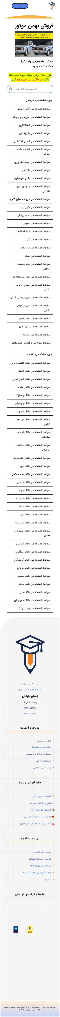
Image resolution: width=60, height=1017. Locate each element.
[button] (6, 6)
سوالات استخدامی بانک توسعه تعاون (33, 421)
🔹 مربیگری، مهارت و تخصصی (40, 754)
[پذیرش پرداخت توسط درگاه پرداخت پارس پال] (16, 932)
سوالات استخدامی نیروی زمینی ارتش (30, 297)
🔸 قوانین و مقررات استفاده (41, 859)
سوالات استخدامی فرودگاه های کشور (30, 199)
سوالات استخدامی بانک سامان (33, 482)
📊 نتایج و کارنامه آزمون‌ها (42, 803)
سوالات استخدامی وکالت (36, 335)
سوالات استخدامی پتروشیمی (34, 133)
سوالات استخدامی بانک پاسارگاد (32, 395)
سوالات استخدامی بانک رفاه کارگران (31, 474)
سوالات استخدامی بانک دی (35, 466)
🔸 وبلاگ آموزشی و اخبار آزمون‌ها (38, 873)
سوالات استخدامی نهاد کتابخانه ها (31, 277)
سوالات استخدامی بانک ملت (34, 584)
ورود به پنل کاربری (30, 683)
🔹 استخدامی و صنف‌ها (43, 747)
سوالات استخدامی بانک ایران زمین (31, 379)
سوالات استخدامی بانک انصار (34, 371)
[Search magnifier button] (10, 89)
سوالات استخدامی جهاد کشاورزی (32, 162)
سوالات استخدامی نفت (37, 256)
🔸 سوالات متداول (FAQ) (42, 866)
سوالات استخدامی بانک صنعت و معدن (32, 533)
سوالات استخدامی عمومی (36, 223)
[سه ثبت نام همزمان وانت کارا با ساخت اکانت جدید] (34, 44)
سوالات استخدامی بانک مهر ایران (32, 600)
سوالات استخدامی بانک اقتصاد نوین (30, 363)
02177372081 (30, 713)
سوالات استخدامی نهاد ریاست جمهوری (33, 266)
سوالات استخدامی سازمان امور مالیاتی (33, 188)
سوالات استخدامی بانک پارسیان (32, 403)
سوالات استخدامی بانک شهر (35, 515)
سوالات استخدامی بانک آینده (34, 387)
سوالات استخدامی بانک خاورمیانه (32, 458)
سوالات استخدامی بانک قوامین (33, 544)
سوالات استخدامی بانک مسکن (33, 576)
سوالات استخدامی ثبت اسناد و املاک (33, 151)
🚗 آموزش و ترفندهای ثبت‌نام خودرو (37, 823)
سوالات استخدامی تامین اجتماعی (32, 141)
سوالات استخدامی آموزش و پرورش (31, 117)
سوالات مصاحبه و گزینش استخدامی (30, 343)
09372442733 (30, 708)
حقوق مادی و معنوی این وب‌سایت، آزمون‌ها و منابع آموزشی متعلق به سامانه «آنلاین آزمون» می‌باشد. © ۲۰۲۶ (30, 1008)
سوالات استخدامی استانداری (34, 125)
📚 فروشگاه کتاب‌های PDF (42, 810)
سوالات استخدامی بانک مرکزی (33, 568)
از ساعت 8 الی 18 (30, 702)
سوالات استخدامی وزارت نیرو (34, 327)
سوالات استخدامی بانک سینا (34, 506)
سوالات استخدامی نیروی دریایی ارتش (33, 287)
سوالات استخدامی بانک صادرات (32, 523)
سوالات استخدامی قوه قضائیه (34, 231)
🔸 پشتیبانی (48, 879)
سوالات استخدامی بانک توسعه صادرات (33, 434)
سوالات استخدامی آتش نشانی (33, 109)
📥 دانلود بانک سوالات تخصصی (39, 817)
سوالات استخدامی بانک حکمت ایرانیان (33, 447)
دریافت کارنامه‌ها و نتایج (30, 690)
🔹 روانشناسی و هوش (43, 768)
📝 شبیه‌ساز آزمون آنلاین (43, 796)
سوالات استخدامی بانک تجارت (33, 411)
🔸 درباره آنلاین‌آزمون (44, 852)
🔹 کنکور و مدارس (45, 741)
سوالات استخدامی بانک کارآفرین (32, 552)
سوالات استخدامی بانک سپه (34, 490)
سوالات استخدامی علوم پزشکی (33, 215)
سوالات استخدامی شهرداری (35, 207)
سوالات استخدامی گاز (38, 240)
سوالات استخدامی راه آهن (36, 170)
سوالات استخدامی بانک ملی (35, 592)
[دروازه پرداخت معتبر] (30, 932)
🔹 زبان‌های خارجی (45, 761)
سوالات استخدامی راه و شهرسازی (32, 178)
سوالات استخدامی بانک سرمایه (33, 498)
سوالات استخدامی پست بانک (34, 608)
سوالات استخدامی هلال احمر (34, 318)
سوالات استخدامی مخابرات (35, 248)
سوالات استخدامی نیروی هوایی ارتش (33, 308)
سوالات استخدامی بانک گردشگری (32, 560)
